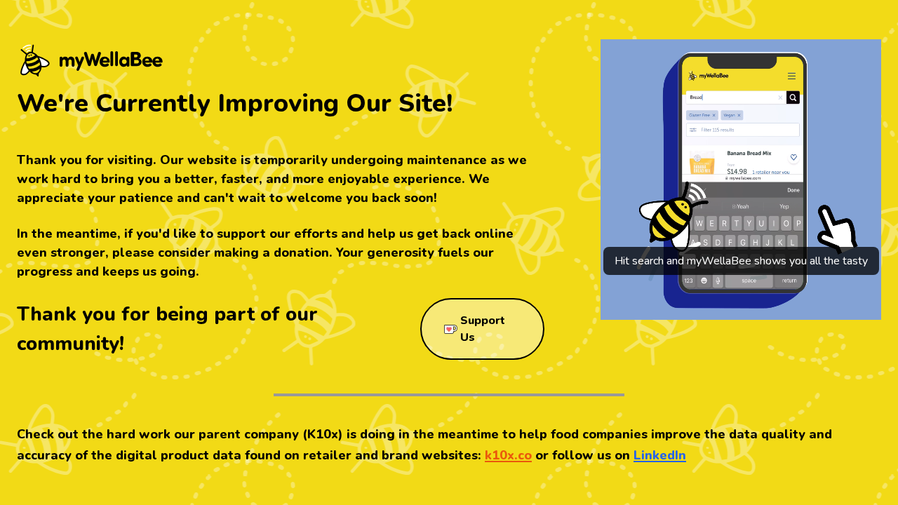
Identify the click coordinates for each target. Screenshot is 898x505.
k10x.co (508, 455)
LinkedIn (660, 455)
